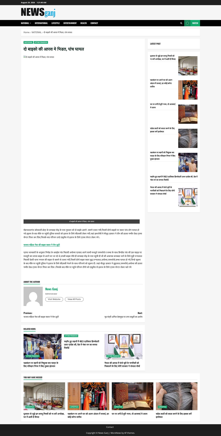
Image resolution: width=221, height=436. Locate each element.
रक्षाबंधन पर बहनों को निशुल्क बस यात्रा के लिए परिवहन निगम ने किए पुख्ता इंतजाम (41, 364)
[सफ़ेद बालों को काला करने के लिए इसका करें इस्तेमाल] (187, 138)
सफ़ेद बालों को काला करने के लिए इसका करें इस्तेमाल (162, 130)
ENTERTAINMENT (70, 23)
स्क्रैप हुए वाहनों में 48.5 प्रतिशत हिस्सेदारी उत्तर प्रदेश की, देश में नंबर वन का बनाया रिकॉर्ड (81, 344)
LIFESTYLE (56, 23)
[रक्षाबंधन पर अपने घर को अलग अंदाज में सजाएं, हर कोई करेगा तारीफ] (187, 90)
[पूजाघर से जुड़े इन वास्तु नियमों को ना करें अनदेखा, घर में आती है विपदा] (187, 65)
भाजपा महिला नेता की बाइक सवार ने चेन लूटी (42, 244)
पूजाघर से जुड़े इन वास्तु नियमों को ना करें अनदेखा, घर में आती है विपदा (163, 57)
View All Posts (74, 299)
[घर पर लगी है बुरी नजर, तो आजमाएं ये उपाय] (187, 114)
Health (83, 23)
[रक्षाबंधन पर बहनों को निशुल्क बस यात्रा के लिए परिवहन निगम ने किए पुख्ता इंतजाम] (43, 346)
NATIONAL (25, 23)
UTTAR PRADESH (41, 42)
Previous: (41, 314)
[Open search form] (181, 23)
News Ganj (51, 289)
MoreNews (116, 433)
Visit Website (54, 299)
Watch (195, 23)
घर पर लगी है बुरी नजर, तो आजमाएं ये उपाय (129, 413)
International (41, 23)
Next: (123, 314)
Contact (94, 23)
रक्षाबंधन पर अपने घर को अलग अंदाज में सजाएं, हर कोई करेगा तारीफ (161, 83)
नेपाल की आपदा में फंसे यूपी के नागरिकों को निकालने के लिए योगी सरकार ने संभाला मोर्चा (122, 364)
